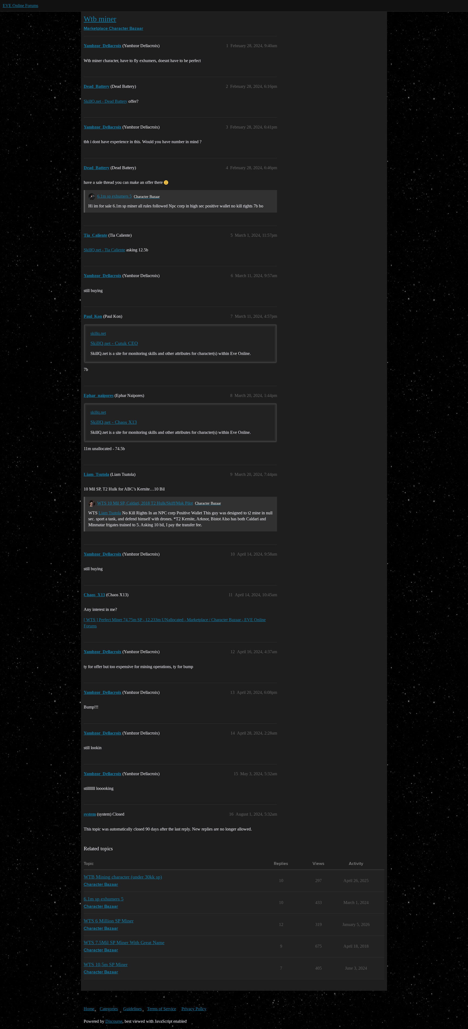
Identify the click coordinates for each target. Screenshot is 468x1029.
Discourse (113, 1021)
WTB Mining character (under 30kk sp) (123, 877)
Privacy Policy (193, 1008)
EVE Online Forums (20, 5)
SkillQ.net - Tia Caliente (104, 250)
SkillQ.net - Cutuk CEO (114, 343)
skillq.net (98, 333)
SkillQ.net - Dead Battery (105, 101)
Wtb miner (100, 19)
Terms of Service (161, 1008)
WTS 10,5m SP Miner (106, 964)
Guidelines (132, 1008)
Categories (109, 1008)
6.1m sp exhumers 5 (114, 196)
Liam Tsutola (110, 513)
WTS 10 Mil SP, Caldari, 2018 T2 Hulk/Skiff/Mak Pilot (145, 503)
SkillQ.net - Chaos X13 (113, 422)
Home (89, 1008)
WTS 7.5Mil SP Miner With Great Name (124, 942)
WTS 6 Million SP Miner (109, 921)
